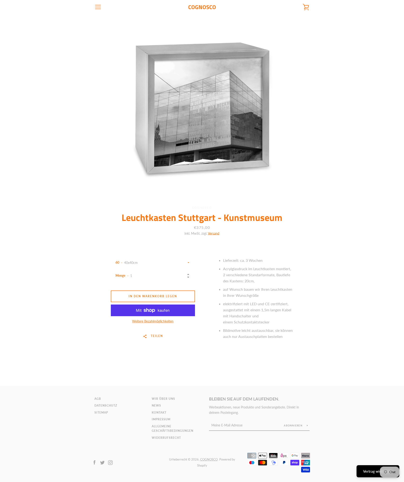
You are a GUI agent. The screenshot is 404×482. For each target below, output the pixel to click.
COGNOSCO (202, 7)
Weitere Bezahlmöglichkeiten (152, 321)
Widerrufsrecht (166, 437)
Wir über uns (163, 398)
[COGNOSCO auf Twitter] (102, 462)
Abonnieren (293, 425)
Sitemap (101, 412)
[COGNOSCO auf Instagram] (110, 462)
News (156, 405)
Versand (213, 233)
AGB (97, 398)
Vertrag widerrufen (378, 471)
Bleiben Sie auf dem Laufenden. (244, 398)
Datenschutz (105, 405)
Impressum (161, 419)
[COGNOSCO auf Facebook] (94, 462)
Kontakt (159, 412)
